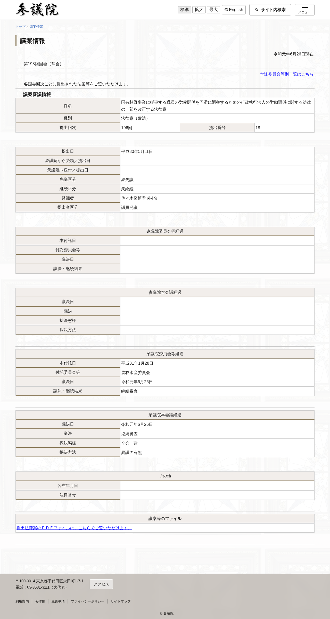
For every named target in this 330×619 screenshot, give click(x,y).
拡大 (199, 9)
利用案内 (22, 601)
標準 (184, 9)
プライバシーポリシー (87, 601)
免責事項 (58, 601)
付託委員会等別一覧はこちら (287, 74)
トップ (20, 27)
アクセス (101, 584)
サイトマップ (121, 601)
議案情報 (36, 27)
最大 (213, 9)
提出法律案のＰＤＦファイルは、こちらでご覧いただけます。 (74, 528)
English (233, 9)
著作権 (40, 601)
